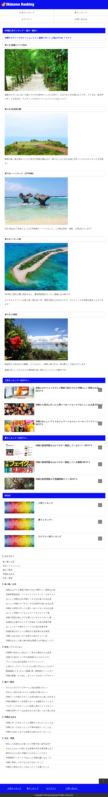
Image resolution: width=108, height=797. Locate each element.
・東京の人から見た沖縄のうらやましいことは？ (25, 753)
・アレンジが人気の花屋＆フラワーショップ (23, 662)
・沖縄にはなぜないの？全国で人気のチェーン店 (25, 636)
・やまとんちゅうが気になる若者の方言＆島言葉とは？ (28, 748)
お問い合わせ (81, 19)
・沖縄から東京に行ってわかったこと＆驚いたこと (26, 767)
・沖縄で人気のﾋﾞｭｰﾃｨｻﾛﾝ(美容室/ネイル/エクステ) (26, 657)
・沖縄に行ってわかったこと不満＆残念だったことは (27, 727)
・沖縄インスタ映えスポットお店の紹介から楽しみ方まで (29, 697)
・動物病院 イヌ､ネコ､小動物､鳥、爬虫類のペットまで (28, 671)
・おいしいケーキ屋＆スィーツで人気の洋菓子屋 (25, 627)
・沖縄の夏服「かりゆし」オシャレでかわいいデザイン (28, 675)
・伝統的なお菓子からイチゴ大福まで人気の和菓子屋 (27, 622)
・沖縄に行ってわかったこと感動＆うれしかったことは (28, 722)
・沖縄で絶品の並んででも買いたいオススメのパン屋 (27, 617)
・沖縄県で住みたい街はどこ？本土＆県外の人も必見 (27, 652)
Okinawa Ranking (50, 795)
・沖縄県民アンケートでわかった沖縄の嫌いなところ (27, 758)
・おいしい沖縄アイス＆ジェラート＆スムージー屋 (26, 613)
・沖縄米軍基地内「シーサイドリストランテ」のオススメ (29, 594)
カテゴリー (26, 19)
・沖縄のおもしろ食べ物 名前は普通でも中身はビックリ (29, 640)
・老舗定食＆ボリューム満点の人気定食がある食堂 (26, 631)
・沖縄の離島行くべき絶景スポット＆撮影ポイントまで (28, 701)
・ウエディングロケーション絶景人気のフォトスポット (28, 706)
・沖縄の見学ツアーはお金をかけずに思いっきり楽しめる (29, 710)
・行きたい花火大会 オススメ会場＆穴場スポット (26, 692)
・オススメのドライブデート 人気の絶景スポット (26, 687)
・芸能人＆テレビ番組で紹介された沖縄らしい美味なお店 (29, 590)
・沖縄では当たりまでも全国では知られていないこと (27, 732)
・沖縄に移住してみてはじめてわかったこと (23, 762)
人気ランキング (27, 12)
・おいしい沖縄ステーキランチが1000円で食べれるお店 (29, 603)
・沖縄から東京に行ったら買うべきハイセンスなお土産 (28, 608)
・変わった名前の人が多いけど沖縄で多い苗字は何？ (27, 744)
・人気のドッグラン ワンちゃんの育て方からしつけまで (29, 666)
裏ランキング (81, 12)
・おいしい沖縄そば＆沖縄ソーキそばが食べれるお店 (27, 599)
